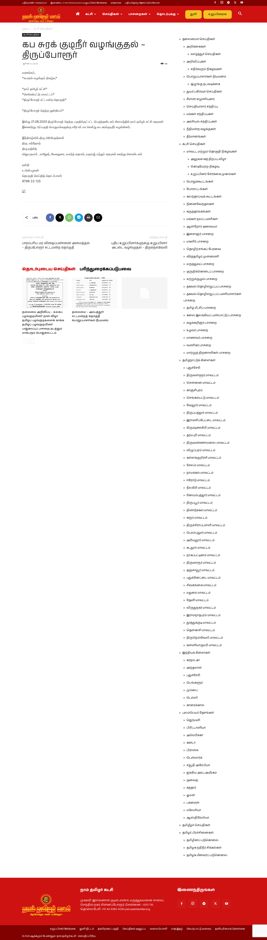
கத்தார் (191, 787)
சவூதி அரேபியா (198, 765)
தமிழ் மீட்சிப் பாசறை (201, 308)
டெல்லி (192, 697)
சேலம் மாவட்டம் (198, 465)
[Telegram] (228, 3)
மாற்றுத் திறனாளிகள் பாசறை (208, 353)
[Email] (98, 217)
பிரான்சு (192, 750)
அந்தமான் (194, 667)
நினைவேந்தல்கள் (200, 204)
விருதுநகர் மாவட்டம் (201, 607)
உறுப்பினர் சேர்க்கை (63, 929)
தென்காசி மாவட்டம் (200, 630)
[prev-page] (24, 341)
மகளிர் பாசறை (197, 241)
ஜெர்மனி (193, 720)
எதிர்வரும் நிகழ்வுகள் (206, 69)
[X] (235, 3)
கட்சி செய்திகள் (31, 34)
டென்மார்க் (194, 757)
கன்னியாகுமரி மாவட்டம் (204, 645)
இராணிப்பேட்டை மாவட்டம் (205, 420)
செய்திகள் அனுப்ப (134, 929)
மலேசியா (193, 810)
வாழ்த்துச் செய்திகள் (206, 54)
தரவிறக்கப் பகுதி (108, 929)
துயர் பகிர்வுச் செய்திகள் (204, 91)
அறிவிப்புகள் (196, 61)
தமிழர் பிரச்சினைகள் (198, 832)
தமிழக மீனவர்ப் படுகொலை (206, 855)
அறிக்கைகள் (196, 46)
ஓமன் (190, 795)
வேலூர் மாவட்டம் (199, 405)
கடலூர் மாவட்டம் (198, 548)
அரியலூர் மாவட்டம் (200, 540)
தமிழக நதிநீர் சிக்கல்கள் (204, 847)
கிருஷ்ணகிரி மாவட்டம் (203, 428)
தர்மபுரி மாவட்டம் (198, 435)
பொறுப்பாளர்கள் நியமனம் (206, 76)
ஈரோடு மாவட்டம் (198, 480)
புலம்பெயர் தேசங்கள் (198, 712)
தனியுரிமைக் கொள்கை (230, 929)
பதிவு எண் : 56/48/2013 (34, 3)
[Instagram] (222, 3)
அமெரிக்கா (194, 735)
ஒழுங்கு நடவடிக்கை (205, 84)
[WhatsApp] (69, 217)
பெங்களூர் (194, 682)
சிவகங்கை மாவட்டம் (201, 585)
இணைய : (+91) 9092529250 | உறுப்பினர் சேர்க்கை (78, 3)
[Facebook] (215, 3)
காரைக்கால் (195, 705)
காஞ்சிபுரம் (194, 390)
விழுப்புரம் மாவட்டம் (200, 450)
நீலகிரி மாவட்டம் (198, 488)
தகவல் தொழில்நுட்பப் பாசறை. (209, 286)
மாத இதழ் (177, 929)
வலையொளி (158, 929)
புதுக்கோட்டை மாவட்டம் (203, 577)
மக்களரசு (116, 3)
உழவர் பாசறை (197, 330)
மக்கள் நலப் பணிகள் (202, 219)
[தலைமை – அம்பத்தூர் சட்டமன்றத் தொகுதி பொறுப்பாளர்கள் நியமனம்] (94, 293)
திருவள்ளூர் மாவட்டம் (202, 375)
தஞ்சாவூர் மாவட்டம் (200, 570)
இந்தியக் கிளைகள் (196, 652)
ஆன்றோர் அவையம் (201, 226)
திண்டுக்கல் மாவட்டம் (201, 510)
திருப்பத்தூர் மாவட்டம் (202, 413)
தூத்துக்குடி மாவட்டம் (201, 622)
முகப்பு (26, 29)
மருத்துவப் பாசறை (200, 264)
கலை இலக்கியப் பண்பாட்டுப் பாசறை (213, 315)
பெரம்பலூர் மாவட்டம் (201, 533)
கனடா (191, 742)
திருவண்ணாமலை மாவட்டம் (207, 443)
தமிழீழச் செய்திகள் (196, 825)
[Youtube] (242, 3)
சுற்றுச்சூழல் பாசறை (201, 279)
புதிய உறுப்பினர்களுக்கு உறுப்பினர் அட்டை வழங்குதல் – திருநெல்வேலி (139, 245)
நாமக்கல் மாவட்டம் (199, 473)
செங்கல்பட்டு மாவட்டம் (202, 398)
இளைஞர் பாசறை (200, 234)
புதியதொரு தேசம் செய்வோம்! (142, 3)
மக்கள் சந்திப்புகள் (199, 114)
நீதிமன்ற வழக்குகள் (201, 129)
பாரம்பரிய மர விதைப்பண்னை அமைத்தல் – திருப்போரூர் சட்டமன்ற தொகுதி (56, 245)
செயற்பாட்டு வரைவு (198, 929)
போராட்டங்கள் (197, 189)
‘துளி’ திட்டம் (86, 929)
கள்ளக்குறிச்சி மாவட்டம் (203, 458)
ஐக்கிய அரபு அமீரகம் (201, 772)
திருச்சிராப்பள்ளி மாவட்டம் (205, 525)
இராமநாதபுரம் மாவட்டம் (203, 615)
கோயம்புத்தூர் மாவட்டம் (203, 495)
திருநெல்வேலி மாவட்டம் (204, 637)
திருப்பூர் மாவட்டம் (199, 503)
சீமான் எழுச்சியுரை (200, 99)
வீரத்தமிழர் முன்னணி (202, 256)
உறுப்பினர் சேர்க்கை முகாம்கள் (213, 174)
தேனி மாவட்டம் (197, 600)
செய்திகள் (110, 14)
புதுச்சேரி (193, 368)
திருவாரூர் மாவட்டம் (201, 563)
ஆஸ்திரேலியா (197, 817)
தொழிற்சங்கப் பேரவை (203, 249)
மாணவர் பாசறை (199, 338)
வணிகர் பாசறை (198, 345)
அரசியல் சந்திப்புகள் (201, 121)
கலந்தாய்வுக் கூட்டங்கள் (204, 196)
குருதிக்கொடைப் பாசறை (205, 271)
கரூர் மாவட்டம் (196, 518)
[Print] (88, 217)
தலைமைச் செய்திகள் (198, 39)
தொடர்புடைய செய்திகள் (49, 269)
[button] (240, 14)
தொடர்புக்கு (166, 14)
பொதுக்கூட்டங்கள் (199, 181)
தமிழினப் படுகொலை (202, 840)
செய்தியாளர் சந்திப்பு (202, 106)
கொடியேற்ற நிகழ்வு (205, 166)
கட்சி (89, 14)
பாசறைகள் (137, 14)
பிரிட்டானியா (196, 727)
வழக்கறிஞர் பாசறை (201, 323)
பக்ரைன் (192, 802)
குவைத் (192, 780)
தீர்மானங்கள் (196, 136)
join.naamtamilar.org (137, 909)
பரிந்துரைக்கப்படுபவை (105, 269)
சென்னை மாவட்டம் (200, 383)
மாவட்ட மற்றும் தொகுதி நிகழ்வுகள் (211, 151)
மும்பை (192, 690)
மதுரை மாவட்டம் (198, 592)
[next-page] (31, 341)
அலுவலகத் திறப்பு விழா (208, 159)
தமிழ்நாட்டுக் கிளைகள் (198, 360)
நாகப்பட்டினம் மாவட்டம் (203, 555)
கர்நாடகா (193, 660)
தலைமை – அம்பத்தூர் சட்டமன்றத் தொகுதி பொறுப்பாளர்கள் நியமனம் (90, 316)
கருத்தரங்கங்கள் (198, 211)
